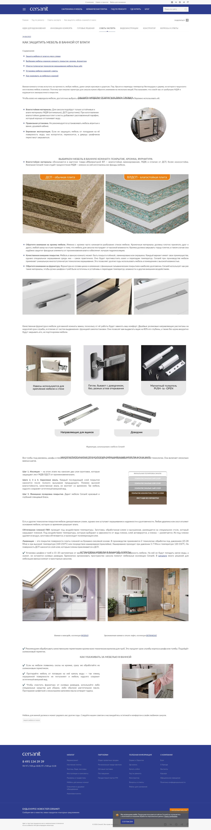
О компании (89, 2)
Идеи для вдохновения (34, 28)
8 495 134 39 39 (33, 761)
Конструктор (149, 28)
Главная (25, 20)
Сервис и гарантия (102, 2)
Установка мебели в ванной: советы (42, 71)
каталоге (162, 556)
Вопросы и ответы (169, 28)
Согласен (127, 822)
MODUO (84, 635)
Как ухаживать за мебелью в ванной (42, 76)
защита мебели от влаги (31, 720)
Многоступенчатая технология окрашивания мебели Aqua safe (54, 66)
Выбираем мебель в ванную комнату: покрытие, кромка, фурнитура (56, 61)
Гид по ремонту (38, 20)
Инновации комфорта (61, 28)
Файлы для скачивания (118, 2)
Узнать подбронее (170, 816)
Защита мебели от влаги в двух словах (43, 56)
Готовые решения (85, 28)
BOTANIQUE (151, 635)
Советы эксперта (54, 20)
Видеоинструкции (129, 28)
